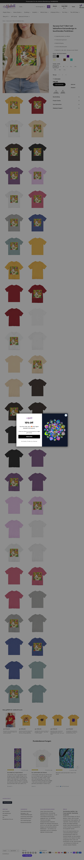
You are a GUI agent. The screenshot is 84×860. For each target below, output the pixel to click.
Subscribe (29, 436)
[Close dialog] (66, 415)
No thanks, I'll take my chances (29, 441)
